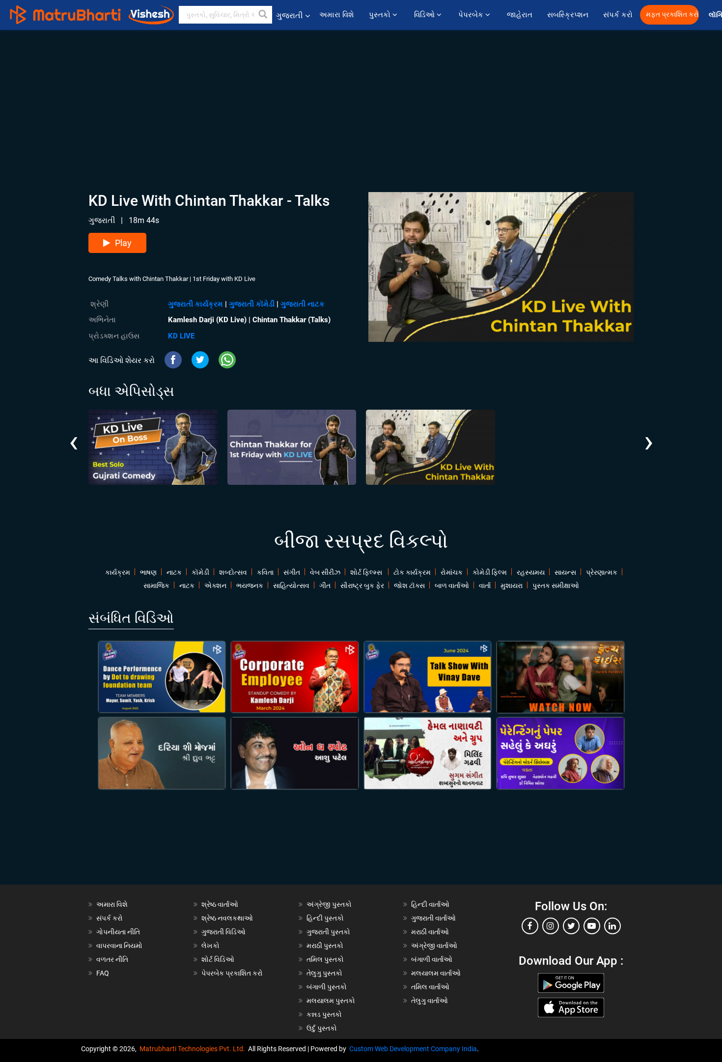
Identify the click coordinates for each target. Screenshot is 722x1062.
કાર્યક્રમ (117, 572)
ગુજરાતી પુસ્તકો (328, 932)
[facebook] (530, 926)
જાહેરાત (519, 14)
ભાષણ (148, 572)
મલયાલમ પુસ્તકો (330, 1001)
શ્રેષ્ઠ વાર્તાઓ (219, 904)
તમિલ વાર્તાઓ (430, 987)
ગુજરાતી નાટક (302, 304)
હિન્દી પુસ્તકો (325, 918)
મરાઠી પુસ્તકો (324, 946)
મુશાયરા (511, 585)
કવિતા (265, 572)
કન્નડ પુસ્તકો (324, 1014)
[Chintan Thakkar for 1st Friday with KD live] (292, 447)
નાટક (174, 572)
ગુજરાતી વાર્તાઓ (433, 918)
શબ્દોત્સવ (233, 572)
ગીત (325, 585)
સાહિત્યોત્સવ (291, 585)
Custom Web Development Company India (413, 1049)
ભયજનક (249, 585)
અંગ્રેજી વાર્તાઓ (434, 946)
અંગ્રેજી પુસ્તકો (329, 904)
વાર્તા (485, 585)
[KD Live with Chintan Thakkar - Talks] (430, 447)
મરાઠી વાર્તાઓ (430, 932)
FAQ (102, 973)
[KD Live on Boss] (153, 447)
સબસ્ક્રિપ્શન (567, 14)
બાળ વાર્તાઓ (452, 585)
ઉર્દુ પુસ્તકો (321, 1028)
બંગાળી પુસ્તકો (326, 987)
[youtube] (591, 926)
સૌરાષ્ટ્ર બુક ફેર (362, 585)
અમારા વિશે (336, 14)
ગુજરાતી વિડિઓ (223, 932)
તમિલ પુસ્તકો (325, 959)
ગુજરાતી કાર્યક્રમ (195, 304)
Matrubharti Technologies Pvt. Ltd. (193, 1049)
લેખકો (210, 946)
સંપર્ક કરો (618, 14)
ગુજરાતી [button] (289, 15)
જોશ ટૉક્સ (409, 585)
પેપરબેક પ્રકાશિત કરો (232, 973)
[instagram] (550, 926)
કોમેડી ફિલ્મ (489, 572)
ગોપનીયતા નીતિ (118, 932)
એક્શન (215, 585)
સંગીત (291, 572)
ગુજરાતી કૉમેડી (252, 304)
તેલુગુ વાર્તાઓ (429, 1001)
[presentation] (73, 434)
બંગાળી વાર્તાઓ (431, 959)
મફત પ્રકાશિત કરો (672, 14)
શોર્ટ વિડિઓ (217, 959)
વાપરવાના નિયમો (120, 946)
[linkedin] (612, 926)
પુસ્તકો (380, 14)
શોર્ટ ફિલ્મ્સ (367, 572)
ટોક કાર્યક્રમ (412, 572)
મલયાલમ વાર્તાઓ (436, 973)
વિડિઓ (425, 14)
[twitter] (571, 926)
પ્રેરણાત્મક (601, 572)
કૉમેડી (200, 572)
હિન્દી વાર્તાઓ (430, 904)
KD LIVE (181, 336)
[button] (263, 15)
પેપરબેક (471, 14)
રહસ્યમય (531, 572)
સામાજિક (156, 585)
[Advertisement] (361, 99)
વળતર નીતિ (112, 959)
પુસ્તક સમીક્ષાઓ (555, 585)
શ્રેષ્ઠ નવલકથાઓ (227, 918)
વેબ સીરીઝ (325, 572)
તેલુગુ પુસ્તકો (324, 973)
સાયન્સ (565, 572)
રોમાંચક (452, 572)
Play (123, 243)
